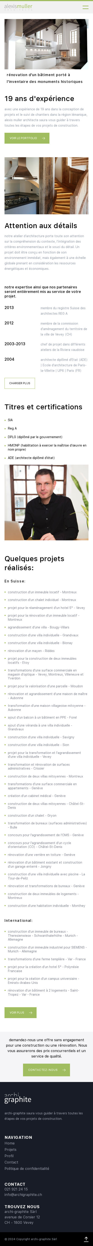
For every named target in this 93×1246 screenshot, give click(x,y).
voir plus (17, 1012)
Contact (11, 1162)
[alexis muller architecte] (18, 7)
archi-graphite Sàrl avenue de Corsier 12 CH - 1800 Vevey (22, 1217)
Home (10, 1143)
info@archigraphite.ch (23, 1195)
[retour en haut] (86, 1239)
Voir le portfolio (23, 138)
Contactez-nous (43, 1070)
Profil (9, 1156)
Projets (10, 1149)
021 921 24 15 (16, 1189)
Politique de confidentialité (27, 1168)
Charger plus (19, 383)
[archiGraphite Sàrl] (18, 1098)
